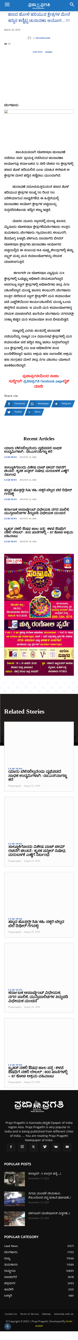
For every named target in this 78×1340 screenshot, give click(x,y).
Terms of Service (29, 1314)
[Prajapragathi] (30, 38)
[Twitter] (33, 1147)
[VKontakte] (56, 1147)
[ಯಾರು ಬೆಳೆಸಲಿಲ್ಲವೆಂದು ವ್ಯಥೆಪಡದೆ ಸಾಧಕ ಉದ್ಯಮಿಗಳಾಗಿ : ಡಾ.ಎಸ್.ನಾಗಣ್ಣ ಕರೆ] (39, 742)
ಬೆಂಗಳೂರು (48, 52)
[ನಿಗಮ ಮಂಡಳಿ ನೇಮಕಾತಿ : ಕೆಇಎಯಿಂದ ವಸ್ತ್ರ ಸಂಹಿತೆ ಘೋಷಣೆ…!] (14, 1199)
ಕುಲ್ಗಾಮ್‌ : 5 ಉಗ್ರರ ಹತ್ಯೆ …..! (44, 1173)
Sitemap (46, 1314)
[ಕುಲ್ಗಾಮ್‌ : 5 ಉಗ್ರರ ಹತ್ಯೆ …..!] (14, 1179)
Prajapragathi (43, 38)
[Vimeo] (45, 1147)
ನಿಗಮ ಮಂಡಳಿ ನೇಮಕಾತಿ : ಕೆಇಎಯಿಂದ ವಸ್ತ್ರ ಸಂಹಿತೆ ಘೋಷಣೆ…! (49, 1195)
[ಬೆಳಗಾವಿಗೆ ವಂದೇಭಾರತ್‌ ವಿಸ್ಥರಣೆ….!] (14, 1219)
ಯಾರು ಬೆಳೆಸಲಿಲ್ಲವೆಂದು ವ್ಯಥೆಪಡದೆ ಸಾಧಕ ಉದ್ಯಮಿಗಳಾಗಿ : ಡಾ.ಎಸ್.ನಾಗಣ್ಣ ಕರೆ (33, 450)
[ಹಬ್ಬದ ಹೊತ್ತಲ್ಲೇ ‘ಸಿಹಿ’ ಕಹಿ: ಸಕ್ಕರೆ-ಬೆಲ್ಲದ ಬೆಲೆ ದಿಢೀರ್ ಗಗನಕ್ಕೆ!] (39, 892)
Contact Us (11, 1314)
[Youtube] (67, 1147)
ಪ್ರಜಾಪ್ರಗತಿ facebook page (43, 382)
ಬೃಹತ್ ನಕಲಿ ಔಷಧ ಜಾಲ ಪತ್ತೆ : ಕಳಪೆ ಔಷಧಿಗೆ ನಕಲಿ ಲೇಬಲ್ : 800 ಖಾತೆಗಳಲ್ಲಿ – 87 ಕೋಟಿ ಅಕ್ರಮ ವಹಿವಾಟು (38, 532)
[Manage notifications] (7, 1326)
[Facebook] (11, 1147)
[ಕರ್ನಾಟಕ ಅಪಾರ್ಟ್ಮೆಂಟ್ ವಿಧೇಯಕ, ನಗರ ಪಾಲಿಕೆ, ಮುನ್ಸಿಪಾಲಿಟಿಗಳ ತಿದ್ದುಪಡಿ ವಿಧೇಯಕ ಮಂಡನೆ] (39, 963)
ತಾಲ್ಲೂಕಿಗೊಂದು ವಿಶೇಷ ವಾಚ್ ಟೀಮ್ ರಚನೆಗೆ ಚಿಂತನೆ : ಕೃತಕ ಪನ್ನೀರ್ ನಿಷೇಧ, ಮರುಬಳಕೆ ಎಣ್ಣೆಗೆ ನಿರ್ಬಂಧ (36, 471)
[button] (7, 5)
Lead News (37, 52)
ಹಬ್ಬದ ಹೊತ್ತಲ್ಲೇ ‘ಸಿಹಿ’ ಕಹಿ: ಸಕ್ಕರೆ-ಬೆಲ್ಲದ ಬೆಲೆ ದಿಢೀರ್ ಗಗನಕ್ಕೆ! (38, 492)
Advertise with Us (63, 1314)
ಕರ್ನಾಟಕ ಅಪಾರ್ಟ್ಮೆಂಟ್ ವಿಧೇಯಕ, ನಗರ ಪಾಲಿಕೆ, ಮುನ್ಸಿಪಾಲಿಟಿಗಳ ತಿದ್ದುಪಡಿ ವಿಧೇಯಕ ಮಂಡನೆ (36, 512)
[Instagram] (22, 1147)
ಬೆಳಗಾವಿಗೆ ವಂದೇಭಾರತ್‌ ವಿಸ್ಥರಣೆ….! (49, 1213)
